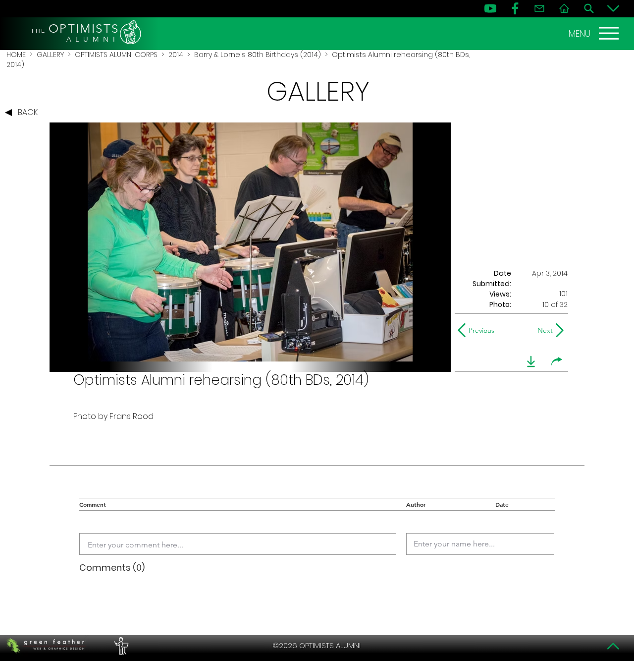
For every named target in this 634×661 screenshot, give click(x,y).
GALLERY (50, 55)
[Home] (564, 8)
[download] (531, 361)
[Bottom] (613, 8)
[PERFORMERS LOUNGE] (120, 646)
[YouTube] (490, 8)
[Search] (589, 8)
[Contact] (539, 8)
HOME (16, 55)
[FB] (515, 8)
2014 (175, 55)
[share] (557, 361)
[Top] (613, 646)
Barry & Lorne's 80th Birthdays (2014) (257, 55)
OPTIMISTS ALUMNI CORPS (116, 55)
